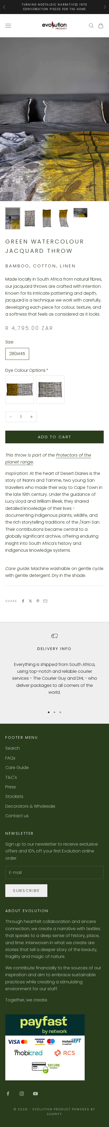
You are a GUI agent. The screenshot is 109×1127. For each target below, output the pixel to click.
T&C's (11, 777)
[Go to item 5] (80, 212)
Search (12, 748)
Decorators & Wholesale (30, 806)
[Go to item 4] (63, 218)
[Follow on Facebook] (8, 1093)
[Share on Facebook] (23, 601)
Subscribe (26, 890)
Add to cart (54, 437)
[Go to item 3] (46, 218)
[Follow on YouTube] (35, 1093)
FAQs (10, 758)
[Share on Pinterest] (38, 601)
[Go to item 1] (12, 218)
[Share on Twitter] (30, 601)
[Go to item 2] (29, 218)
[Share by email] (45, 601)
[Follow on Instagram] (21, 1093)
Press (10, 787)
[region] (54, 668)
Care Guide (17, 767)
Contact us (17, 816)
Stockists (14, 796)
